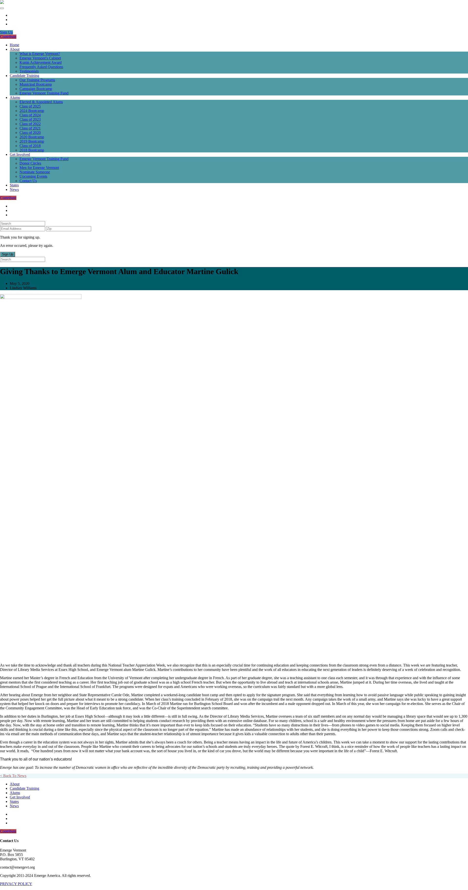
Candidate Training (24, 76)
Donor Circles (30, 163)
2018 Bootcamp (32, 150)
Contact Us (28, 181)
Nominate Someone (35, 172)
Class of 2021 (30, 128)
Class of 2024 (30, 115)
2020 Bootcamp (32, 137)
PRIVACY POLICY (16, 884)
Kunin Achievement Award (41, 62)
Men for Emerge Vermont (39, 168)
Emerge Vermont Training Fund (44, 93)
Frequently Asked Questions (41, 67)
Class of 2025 (30, 106)
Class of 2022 (30, 124)
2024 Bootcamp (32, 111)
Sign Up (6, 32)
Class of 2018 (30, 146)
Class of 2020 (30, 132)
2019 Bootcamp (32, 141)
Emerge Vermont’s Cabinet (40, 58)
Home (14, 45)
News (14, 189)
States (14, 185)
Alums (15, 97)
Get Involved (20, 154)
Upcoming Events (33, 176)
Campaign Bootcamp (36, 89)
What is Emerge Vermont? (40, 54)
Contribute (8, 37)
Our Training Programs (37, 80)
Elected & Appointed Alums (41, 102)
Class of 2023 (30, 119)
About (15, 49)
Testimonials (29, 71)
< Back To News (13, 776)
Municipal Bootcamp (36, 84)
